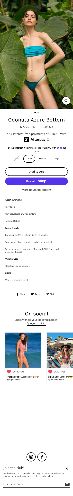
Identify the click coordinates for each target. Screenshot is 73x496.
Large (56, 159)
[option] (36, 54)
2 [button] (38, 113)
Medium (42, 159)
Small (29, 159)
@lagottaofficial (36, 323)
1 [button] (35, 112)
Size (36, 151)
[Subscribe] (60, 434)
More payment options (36, 189)
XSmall (16, 159)
